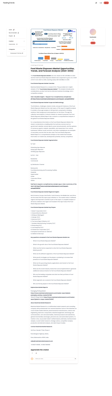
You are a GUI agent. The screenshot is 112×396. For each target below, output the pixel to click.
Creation (11, 41)
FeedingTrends (9, 3)
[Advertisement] (56, 16)
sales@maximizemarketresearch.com (42, 341)
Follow (92, 43)
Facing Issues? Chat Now (16, 53)
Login (101, 2)
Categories (12, 49)
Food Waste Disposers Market (48, 89)
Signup (106, 2)
